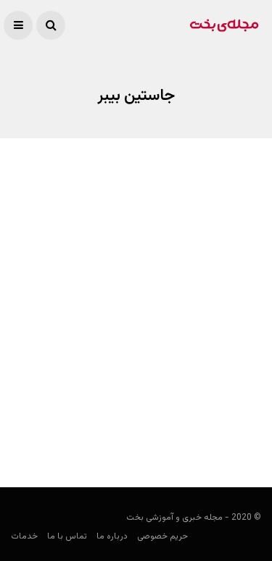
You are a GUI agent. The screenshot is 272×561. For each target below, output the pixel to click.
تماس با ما (67, 536)
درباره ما (112, 536)
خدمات (24, 536)
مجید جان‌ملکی (231, 434)
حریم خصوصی (162, 536)
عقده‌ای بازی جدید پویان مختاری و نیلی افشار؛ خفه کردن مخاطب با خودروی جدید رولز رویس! (138, 397)
